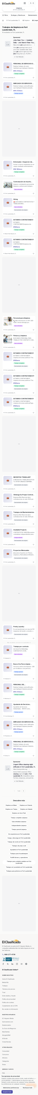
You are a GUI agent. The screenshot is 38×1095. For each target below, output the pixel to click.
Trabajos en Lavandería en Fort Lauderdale (19, 867)
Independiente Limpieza (19, 825)
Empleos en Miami (11, 805)
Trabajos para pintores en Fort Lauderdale (19, 871)
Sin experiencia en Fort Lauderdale (19, 834)
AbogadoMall (6, 1035)
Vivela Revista (6, 1042)
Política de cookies (8, 1002)
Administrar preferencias (11, 1087)
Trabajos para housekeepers (19, 853)
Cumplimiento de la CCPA (10, 1006)
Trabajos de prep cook (19, 846)
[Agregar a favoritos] (33, 78)
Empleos (27, 20)
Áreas (4, 1064)
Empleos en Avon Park (19, 813)
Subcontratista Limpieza (19, 821)
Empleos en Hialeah (26, 809)
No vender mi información (10, 1009)
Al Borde (4, 1038)
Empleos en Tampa (11, 809)
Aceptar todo (7, 1092)
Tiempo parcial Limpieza (19, 829)
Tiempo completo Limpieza (19, 817)
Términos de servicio (8, 989)
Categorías (5, 1061)
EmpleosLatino (6, 1025)
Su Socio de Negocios (9, 1028)
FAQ (3, 1073)
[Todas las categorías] (25, 3)
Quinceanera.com (7, 1022)
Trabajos (5, 986)
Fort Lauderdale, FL (14, 20)
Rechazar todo (27, 1087)
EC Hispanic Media (8, 1018)
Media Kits (5, 982)
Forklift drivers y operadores (19, 857)
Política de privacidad (8, 999)
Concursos (5, 1054)
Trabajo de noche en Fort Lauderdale (19, 842)
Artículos (4, 1058)
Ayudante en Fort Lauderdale (19, 849)
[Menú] (32, 3)
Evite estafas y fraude (8, 996)
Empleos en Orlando (26, 805)
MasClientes (6, 1032)
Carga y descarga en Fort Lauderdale (19, 838)
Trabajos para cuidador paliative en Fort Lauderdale (19, 862)
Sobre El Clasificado (8, 979)
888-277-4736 (9, 954)
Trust (3, 992)
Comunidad (5, 1051)
